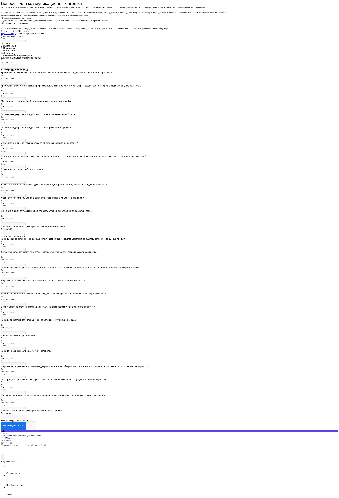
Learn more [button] (40, 33)
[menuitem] (172, 469)
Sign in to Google (8, 33)
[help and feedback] (2, 457)
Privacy (4, 443)
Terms (10, 443)
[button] (169, 431)
